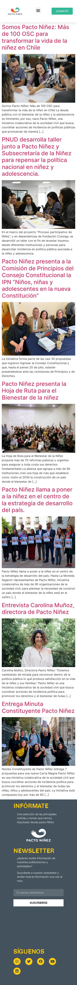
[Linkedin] (17, 971)
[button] (38, 10)
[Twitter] (28, 961)
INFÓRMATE (30, 805)
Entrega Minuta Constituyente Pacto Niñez (38, 707)
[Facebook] (40, 961)
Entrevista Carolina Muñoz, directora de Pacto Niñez (38, 608)
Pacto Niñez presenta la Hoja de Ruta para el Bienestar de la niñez (34, 390)
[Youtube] (52, 961)
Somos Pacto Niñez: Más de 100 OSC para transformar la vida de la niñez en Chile (35, 37)
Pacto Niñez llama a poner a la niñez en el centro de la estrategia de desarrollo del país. (37, 499)
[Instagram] (17, 961)
